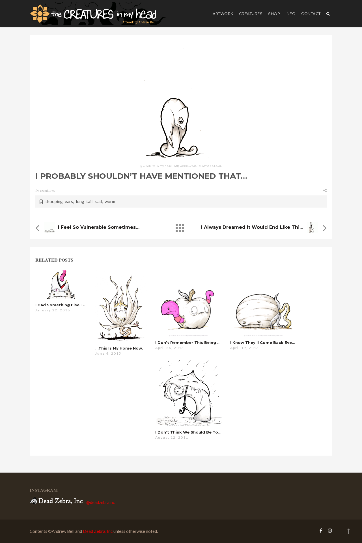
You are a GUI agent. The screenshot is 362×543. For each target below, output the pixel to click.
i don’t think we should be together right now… (206, 432)
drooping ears (59, 201)
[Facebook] (321, 530)
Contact (311, 13)
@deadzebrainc (100, 502)
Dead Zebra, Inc (98, 531)
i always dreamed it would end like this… (253, 227)
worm (110, 201)
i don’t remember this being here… (192, 342)
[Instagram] (328, 530)
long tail (84, 201)
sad (98, 201)
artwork (223, 13)
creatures (251, 13)
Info (291, 13)
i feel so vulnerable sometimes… (98, 227)
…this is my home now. (119, 348)
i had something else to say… (66, 305)
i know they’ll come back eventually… (269, 342)
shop (274, 13)
